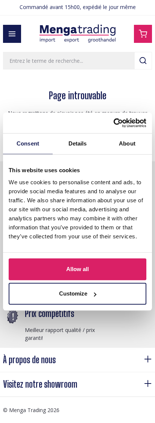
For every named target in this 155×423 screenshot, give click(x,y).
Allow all (77, 269)
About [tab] (127, 143)
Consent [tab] (28, 143)
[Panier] (143, 34)
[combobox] (69, 61)
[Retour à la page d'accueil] (77, 33)
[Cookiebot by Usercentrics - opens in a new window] (113, 123)
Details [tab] (77, 143)
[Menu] (12, 34)
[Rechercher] (143, 61)
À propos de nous (29, 359)
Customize (73, 293)
